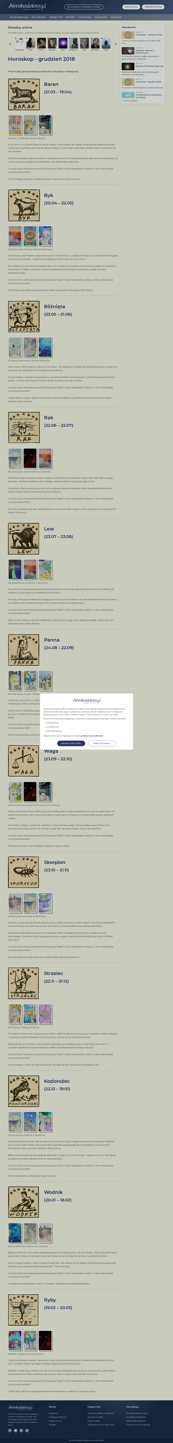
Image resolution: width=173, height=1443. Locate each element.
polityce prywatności (92, 736)
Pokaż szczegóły (102, 743)
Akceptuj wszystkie (71, 743)
